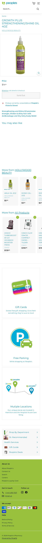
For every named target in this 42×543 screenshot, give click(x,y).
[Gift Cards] (21, 287)
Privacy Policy (7, 523)
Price (4, 81)
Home (4, 16)
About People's (7, 468)
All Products (22, 212)
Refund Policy (7, 519)
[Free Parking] (21, 338)
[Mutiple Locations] (21, 386)
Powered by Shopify (9, 538)
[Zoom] (39, 73)
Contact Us (6, 471)
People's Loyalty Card (10, 481)
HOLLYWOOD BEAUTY (11, 30)
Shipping (5, 90)
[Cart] (33, 3)
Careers (5, 477)
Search (4, 474)
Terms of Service (8, 526)
